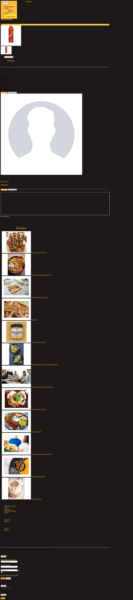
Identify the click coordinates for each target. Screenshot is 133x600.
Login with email (5, 565)
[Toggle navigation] (5, 2)
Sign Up (10, 11)
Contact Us (7, 519)
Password (3, 568)
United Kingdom (6, 587)
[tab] (8, 57)
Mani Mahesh (5, 181)
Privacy (6, 512)
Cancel (8, 578)
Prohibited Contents (10, 506)
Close (2, 598)
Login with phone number (8, 560)
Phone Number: (5, 563)
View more (21, 228)
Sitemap (6, 521)
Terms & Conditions (10, 511)
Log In (10, 10)
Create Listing (10, 16)
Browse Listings (9, 6)
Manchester (10, 60)
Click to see (4, 92)
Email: (2, 558)
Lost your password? (7, 575)
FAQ (5, 507)
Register (6, 530)
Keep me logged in (8, 572)
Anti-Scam (7, 509)
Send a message (12, 92)
